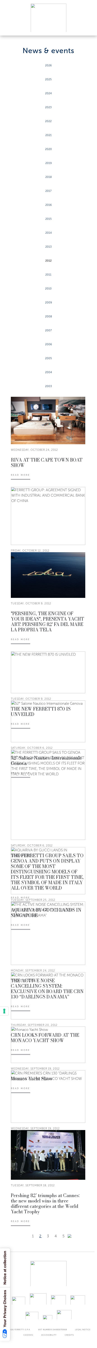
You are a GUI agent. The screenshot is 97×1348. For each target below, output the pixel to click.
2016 (48, 204)
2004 (48, 372)
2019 (48, 163)
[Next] (69, 1236)
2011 (48, 274)
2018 (48, 177)
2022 (48, 121)
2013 (48, 246)
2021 (48, 135)
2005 (48, 358)
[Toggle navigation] (88, 27)
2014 (48, 232)
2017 (48, 191)
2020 (48, 149)
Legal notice (83, 1329)
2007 (48, 330)
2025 (48, 79)
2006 (48, 344)
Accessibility (49, 1335)
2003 (48, 386)
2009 (48, 302)
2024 (48, 93)
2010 (48, 288)
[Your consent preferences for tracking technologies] (4, 1011)
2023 (48, 107)
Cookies (28, 1335)
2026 (48, 65)
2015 (48, 218)
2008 (48, 316)
